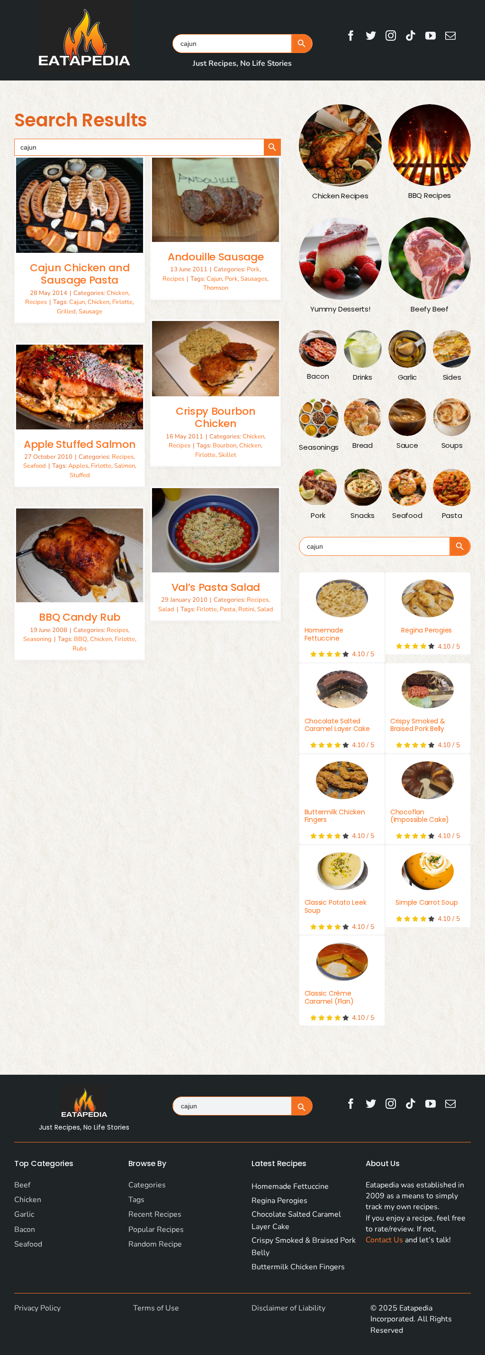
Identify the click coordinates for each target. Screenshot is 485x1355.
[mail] (450, 35)
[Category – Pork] (318, 488)
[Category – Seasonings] (319, 418)
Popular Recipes (156, 1229)
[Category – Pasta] (452, 488)
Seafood (34, 466)
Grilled (66, 311)
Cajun (77, 302)
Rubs (79, 648)
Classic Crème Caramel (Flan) (329, 997)
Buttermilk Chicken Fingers (335, 816)
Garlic (24, 1214)
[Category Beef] (429, 258)
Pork (253, 269)
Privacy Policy (37, 1308)
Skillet (227, 455)
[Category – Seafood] (407, 488)
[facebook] (351, 35)
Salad (166, 609)
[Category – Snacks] (363, 488)
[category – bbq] (429, 145)
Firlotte (122, 302)
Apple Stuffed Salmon (79, 444)
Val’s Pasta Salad (215, 587)
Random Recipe (155, 1244)
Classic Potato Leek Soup (336, 906)
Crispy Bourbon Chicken (215, 417)
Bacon (24, 1229)
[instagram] (391, 35)
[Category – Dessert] (340, 258)
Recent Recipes (154, 1214)
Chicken (117, 293)
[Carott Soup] (428, 871)
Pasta (227, 609)
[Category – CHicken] (340, 145)
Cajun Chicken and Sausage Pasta (79, 273)
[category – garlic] (407, 349)
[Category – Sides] (452, 349)
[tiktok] (410, 35)
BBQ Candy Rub (79, 617)
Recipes (36, 302)
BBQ (80, 639)
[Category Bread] (363, 417)
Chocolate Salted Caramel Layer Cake (337, 725)
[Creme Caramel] (342, 962)
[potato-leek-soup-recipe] (342, 871)
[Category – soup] (452, 417)
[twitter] (371, 35)
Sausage (90, 311)
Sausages (254, 279)
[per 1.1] (428, 598)
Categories (147, 1185)
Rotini (246, 609)
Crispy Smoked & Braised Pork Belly (417, 725)
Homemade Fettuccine (324, 634)
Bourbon (224, 445)
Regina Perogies (426, 630)
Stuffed (80, 475)
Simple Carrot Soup (426, 902)
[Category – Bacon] (318, 348)
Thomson (215, 288)
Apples (78, 466)
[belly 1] (428, 689)
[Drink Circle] (363, 349)
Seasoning (37, 639)
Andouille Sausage (215, 257)
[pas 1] (342, 598)
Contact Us (384, 1240)
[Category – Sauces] (407, 417)
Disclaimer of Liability (288, 1308)
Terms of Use (156, 1308)
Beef (22, 1185)
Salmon (124, 466)
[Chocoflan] (428, 780)
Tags (136, 1200)
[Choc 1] (342, 689)
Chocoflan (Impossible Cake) (419, 816)
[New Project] (342, 780)
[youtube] (430, 35)
